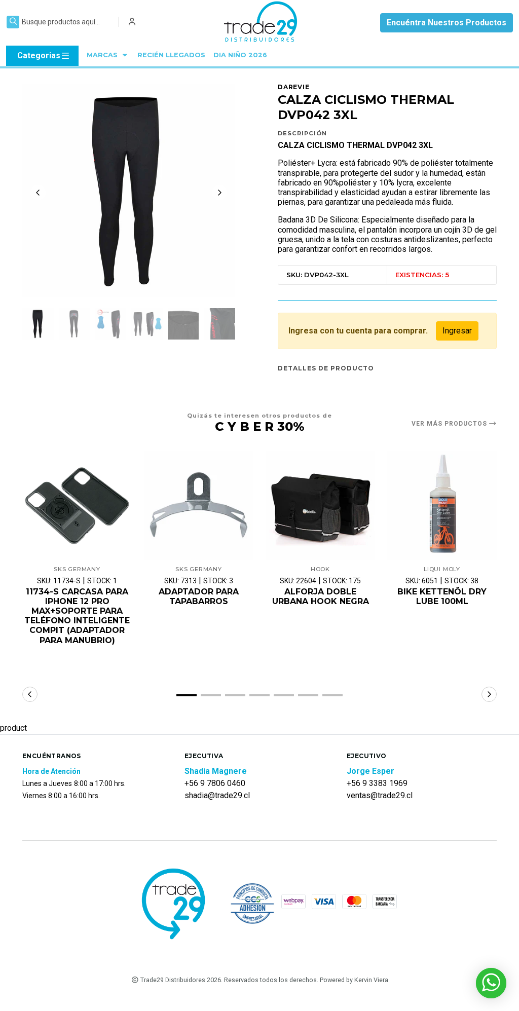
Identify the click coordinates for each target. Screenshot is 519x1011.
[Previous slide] (38, 192)
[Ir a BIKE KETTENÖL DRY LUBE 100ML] (442, 505)
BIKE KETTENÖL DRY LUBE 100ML (442, 596)
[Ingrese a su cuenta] (132, 22)
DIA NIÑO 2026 (240, 55)
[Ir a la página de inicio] (261, 23)
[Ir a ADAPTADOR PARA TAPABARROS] (198, 505)
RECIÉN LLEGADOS (171, 55)
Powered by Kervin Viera (354, 980)
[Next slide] (219, 192)
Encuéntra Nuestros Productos (446, 22)
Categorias (38, 55)
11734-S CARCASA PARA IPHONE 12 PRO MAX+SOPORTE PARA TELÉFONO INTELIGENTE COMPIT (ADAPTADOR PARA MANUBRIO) (77, 616)
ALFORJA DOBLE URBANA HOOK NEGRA (320, 596)
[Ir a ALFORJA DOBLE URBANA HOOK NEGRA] (320, 505)
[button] (186, 695)
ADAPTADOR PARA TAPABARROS (199, 596)
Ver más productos (450, 424)
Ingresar (457, 330)
